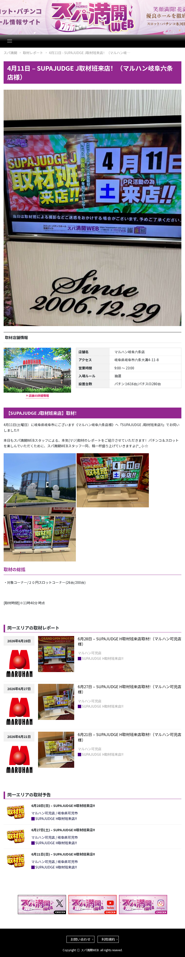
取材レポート (33, 52)
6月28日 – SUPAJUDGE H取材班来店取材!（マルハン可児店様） (129, 641)
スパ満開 (10, 52)
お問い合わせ (80, 939)
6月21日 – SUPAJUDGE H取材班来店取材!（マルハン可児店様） (129, 737)
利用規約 (108, 939)
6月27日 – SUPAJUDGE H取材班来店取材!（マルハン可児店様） (129, 689)
